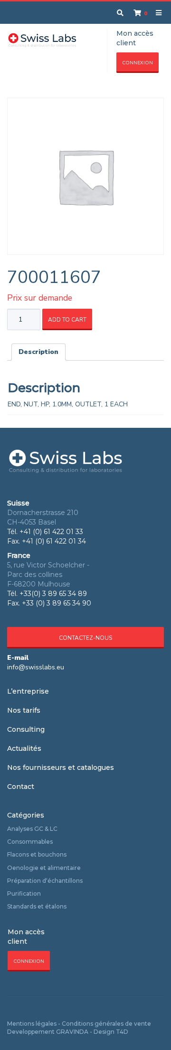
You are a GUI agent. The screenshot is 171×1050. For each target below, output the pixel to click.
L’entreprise (28, 691)
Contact (20, 786)
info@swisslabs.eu (35, 667)
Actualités (24, 748)
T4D (122, 1031)
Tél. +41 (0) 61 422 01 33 (45, 531)
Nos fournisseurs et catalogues (60, 767)
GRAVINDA (72, 1031)
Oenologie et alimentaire (44, 867)
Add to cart (67, 319)
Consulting (26, 729)
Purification (24, 893)
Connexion (137, 63)
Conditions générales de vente (106, 1023)
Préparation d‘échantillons (45, 880)
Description (38, 351)
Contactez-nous (85, 638)
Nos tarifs (23, 710)
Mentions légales (32, 1023)
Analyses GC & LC (32, 828)
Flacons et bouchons (36, 854)
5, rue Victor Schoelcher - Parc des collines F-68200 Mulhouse (48, 574)
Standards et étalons (36, 906)
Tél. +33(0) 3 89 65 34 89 (47, 593)
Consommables (30, 841)
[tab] (38, 352)
